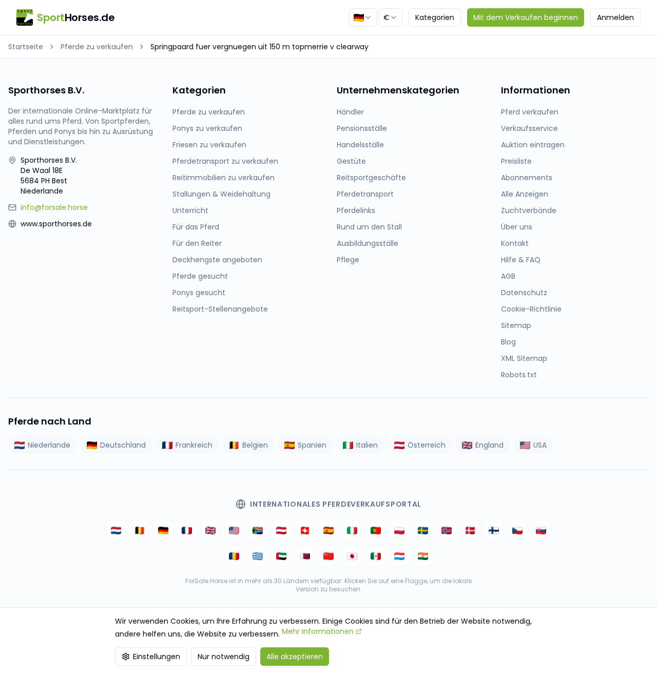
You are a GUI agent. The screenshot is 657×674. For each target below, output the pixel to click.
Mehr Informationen (318, 631)
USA (540, 445)
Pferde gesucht (200, 276)
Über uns (516, 227)
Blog (508, 342)
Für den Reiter (197, 243)
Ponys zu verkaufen (207, 128)
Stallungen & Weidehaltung (221, 194)
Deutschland (123, 445)
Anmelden (615, 17)
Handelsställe (360, 145)
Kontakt (515, 243)
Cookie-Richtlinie (531, 309)
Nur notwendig (223, 656)
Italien (367, 445)
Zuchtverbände (528, 210)
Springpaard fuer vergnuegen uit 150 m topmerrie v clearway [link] (259, 47)
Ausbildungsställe (367, 243)
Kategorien (434, 17)
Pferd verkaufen (529, 112)
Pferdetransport (365, 194)
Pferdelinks (356, 210)
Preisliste (516, 161)
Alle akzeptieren (294, 656)
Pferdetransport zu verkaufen (225, 161)
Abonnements (526, 177)
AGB (508, 276)
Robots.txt (519, 375)
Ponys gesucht (198, 292)
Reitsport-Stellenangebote (220, 309)
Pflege (348, 260)
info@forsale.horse (54, 207)
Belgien (255, 445)
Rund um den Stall (369, 227)
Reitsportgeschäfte (371, 177)
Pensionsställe (362, 128)
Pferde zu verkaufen (97, 47)
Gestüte (351, 161)
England (489, 445)
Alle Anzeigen (524, 194)
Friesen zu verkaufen (209, 145)
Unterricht (190, 210)
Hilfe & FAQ (520, 260)
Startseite (25, 47)
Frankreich (194, 445)
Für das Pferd (195, 227)
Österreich (427, 445)
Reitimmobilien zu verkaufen (223, 177)
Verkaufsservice (529, 128)
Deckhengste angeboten (217, 260)
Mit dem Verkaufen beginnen (525, 17)
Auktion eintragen (533, 145)
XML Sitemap (524, 358)
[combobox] (363, 17)
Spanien (312, 445)
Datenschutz (524, 292)
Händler (350, 112)
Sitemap (516, 325)
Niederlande (49, 445)
